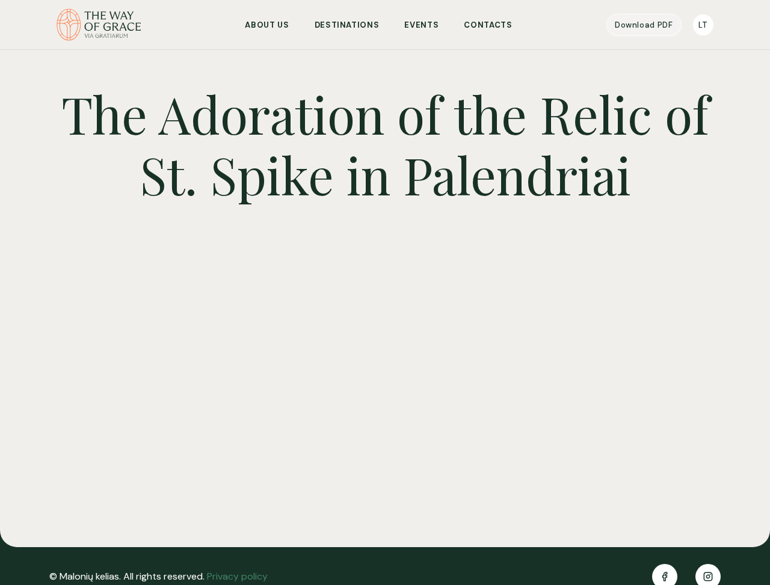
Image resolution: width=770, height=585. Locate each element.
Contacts (488, 25)
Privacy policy (237, 576)
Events (421, 25)
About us (267, 25)
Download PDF (644, 25)
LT (703, 25)
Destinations (347, 25)
